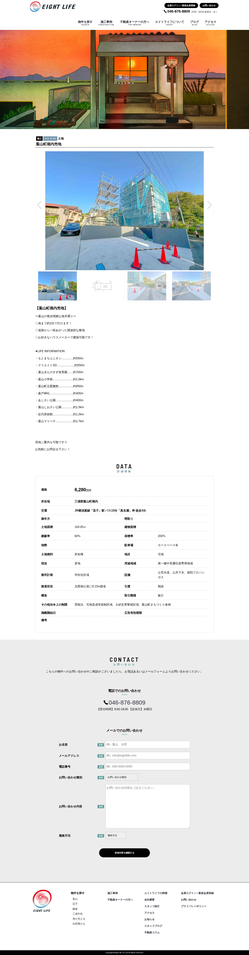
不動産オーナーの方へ (134, 23)
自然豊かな (79, 923)
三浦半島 (78, 913)
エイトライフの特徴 (155, 893)
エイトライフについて (169, 23)
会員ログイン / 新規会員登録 (181, 5)
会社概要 (149, 899)
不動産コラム (152, 932)
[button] (39, 205)
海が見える (79, 918)
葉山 (75, 898)
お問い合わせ (209, 5)
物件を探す (85, 23)
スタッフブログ (153, 925)
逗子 (75, 903)
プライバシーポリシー (194, 906)
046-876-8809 (127, 702)
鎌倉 (75, 908)
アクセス (210, 23)
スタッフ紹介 (152, 906)
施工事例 (106, 23)
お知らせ (149, 919)
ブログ (194, 23)
